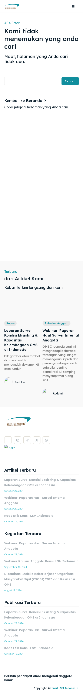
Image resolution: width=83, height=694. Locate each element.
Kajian (10, 323)
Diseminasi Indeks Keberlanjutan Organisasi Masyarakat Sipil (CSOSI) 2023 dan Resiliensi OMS (39, 579)
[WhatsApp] (46, 440)
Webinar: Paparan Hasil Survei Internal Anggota (61, 335)
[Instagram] (17, 440)
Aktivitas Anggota (56, 323)
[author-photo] (9, 382)
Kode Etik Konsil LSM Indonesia (28, 516)
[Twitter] (36, 440)
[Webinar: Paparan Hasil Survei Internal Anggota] (61, 307)
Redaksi (20, 382)
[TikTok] (27, 440)
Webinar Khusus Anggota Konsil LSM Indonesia (41, 561)
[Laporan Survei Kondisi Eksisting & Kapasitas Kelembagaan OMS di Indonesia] (22, 307)
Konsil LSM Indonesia (64, 688)
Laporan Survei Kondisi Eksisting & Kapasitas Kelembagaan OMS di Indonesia (21, 340)
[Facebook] (8, 440)
